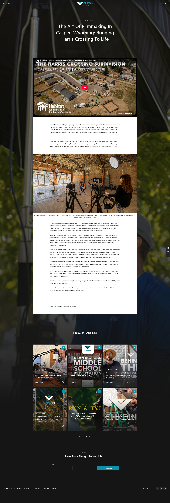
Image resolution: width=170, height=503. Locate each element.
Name (52, 465)
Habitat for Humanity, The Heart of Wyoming (82, 130)
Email (75, 465)
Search (161, 4)
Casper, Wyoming (94, 271)
